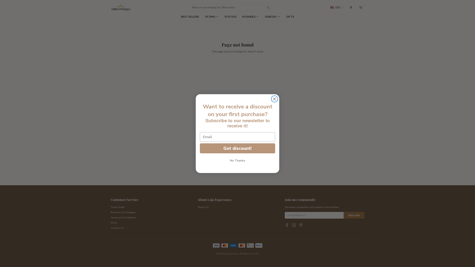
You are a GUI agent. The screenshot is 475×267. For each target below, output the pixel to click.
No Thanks (237, 161)
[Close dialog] (274, 99)
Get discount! (237, 148)
